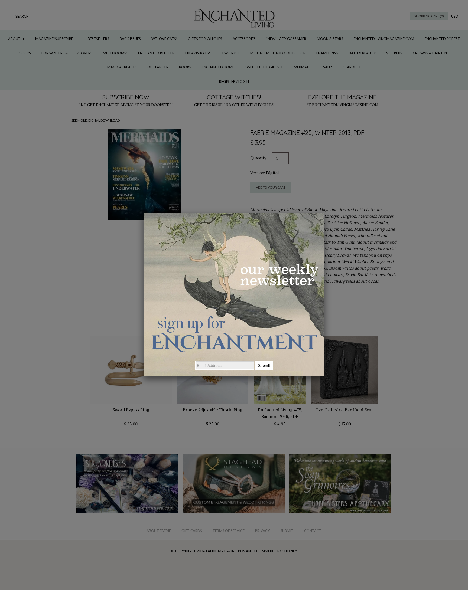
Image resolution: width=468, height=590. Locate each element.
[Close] (324, 213)
